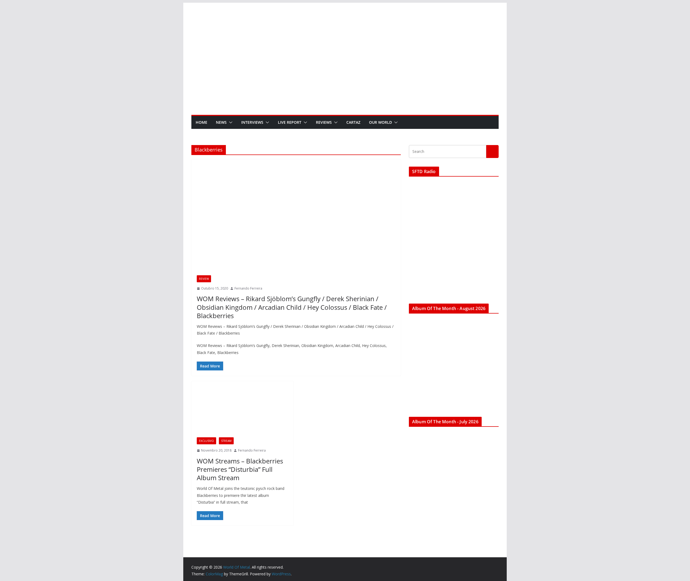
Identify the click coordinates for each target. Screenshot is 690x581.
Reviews (324, 122)
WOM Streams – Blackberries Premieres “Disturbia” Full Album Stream (240, 469)
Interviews (252, 122)
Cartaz (353, 122)
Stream (226, 441)
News (221, 122)
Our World (380, 122)
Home (201, 122)
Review (204, 279)
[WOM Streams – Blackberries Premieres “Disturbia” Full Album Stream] (242, 412)
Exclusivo (206, 441)
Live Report (289, 122)
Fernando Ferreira (248, 288)
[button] (230, 122)
